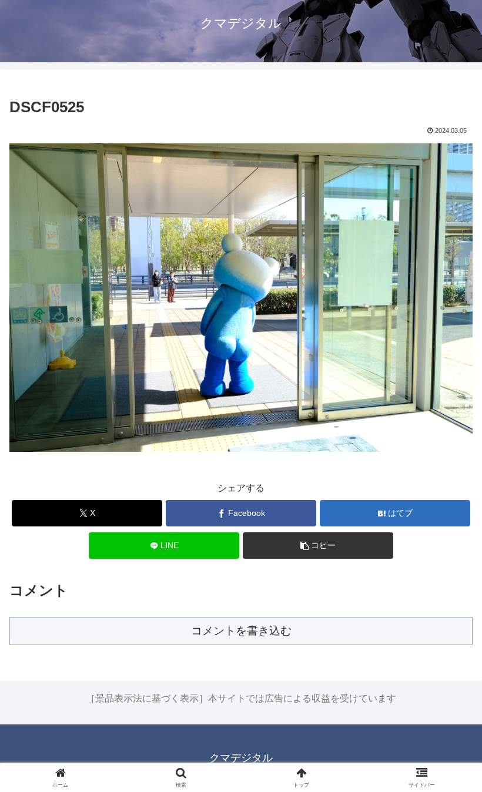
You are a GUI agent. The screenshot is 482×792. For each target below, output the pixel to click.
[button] (318, 545)
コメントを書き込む (241, 631)
